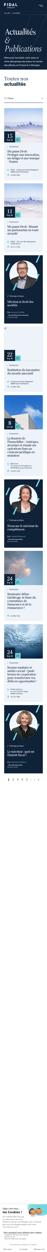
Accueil (7, 13)
